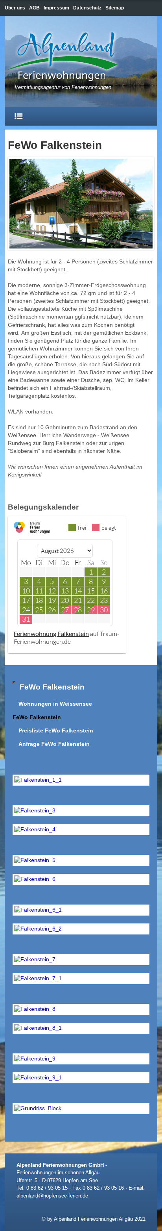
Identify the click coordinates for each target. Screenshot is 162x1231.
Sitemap (114, 8)
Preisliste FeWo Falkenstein (55, 731)
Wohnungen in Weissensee (55, 704)
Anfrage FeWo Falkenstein (54, 744)
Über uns (15, 8)
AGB (34, 8)
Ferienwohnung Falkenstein (51, 633)
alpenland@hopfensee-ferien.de (52, 1196)
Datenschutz (87, 8)
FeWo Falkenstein (37, 717)
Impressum (56, 8)
